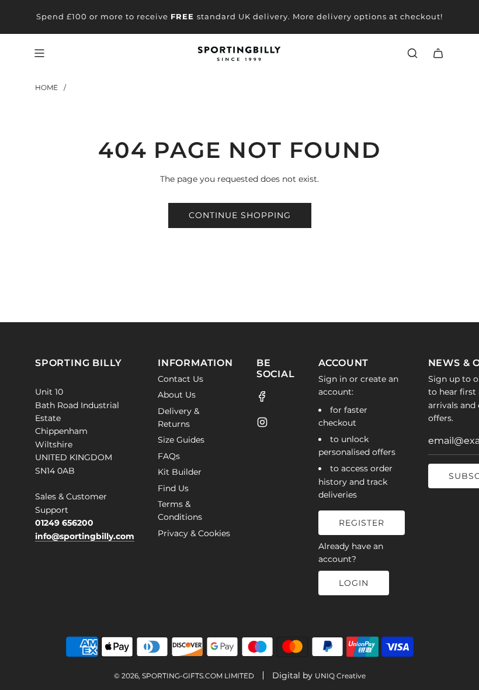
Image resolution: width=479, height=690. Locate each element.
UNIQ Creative (340, 675)
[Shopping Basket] (438, 53)
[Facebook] (262, 396)
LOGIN (354, 583)
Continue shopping (240, 215)
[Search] (412, 53)
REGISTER (361, 523)
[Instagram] (262, 422)
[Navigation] (39, 53)
